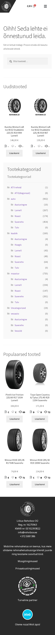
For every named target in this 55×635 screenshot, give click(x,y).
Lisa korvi (14, 153)
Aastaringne (21, 204)
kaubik (14, 233)
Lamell (18, 210)
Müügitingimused (27, 561)
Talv (17, 227)
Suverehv (19, 221)
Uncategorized (18, 307)
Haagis (18, 244)
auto (13, 198)
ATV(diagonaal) (22, 193)
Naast (18, 216)
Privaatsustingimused (27, 568)
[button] (45, 6)
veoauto (15, 313)
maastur (15, 273)
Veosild (18, 330)
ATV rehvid (16, 187)
